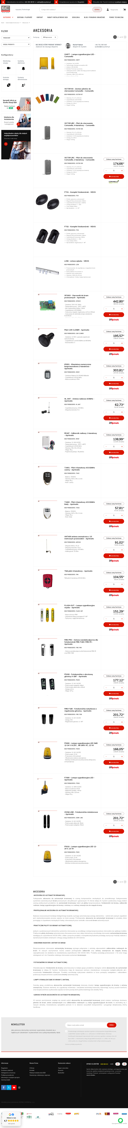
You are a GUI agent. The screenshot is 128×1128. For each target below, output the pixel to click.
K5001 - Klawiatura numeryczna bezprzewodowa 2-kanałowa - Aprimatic (77, 366)
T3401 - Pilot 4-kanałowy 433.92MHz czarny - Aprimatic (79, 469)
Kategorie (7, 17)
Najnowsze (48, 37)
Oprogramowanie (117, 1123)
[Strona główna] (5, 9)
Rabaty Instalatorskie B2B (57, 17)
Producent (6, 38)
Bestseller (61, 1073)
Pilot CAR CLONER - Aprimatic (76, 330)
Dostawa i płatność (24, 17)
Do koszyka (115, 177)
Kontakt (40, 17)
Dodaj (112, 1025)
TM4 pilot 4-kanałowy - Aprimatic (78, 571)
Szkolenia (76, 17)
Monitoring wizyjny (6, 62)
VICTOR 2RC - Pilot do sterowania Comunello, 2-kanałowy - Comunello (79, 159)
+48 (101, 45)
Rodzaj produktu (8, 44)
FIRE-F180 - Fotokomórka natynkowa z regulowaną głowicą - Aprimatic (80, 710)
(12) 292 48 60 (29, 2)
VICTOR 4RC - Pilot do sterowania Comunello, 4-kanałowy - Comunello (79, 124)
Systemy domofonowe (22, 78)
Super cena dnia (63, 1068)
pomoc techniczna (116, 17)
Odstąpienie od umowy (8, 1073)
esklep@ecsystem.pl (44, 2)
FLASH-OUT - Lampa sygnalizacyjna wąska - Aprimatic (79, 606)
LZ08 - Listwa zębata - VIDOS (76, 261)
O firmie (32, 1068)
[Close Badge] (20, 1112)
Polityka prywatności (7, 1075)
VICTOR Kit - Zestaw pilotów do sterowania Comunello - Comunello (79, 90)
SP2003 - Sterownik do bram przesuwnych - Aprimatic (76, 296)
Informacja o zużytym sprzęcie (10, 1077)
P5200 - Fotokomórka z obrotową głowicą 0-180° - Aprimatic (78, 675)
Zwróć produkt (5, 1080)
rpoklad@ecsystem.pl (102, 47)
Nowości (60, 1070)
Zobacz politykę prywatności (73, 1044)
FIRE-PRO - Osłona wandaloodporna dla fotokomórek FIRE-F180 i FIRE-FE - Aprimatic (81, 642)
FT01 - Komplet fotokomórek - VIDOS (80, 192)
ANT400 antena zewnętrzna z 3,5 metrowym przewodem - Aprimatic (79, 537)
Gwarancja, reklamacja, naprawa (40, 1075)
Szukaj (97, 10)
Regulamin (4, 1068)
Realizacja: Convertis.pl (8, 1123)
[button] (117, 1064)
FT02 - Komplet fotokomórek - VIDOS (80, 226)
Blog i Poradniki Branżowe (94, 17)
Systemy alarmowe (21, 62)
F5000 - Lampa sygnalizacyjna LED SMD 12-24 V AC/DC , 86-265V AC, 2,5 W (81, 744)
